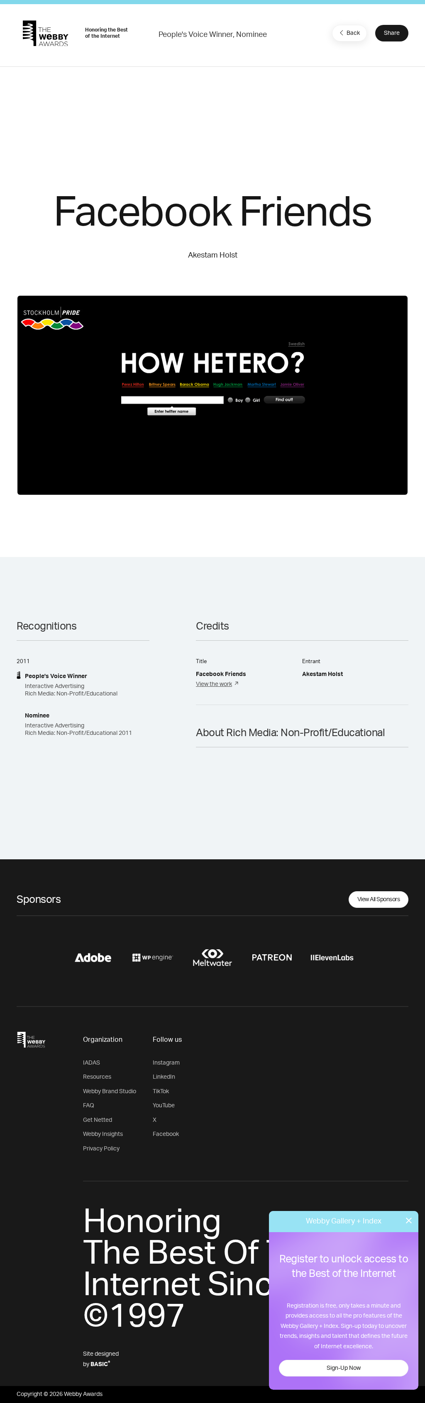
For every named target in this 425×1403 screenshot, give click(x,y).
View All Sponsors (378, 899)
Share (392, 33)
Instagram (166, 1063)
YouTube (164, 1106)
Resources (97, 1077)
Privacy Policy (101, 1149)
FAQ (88, 1106)
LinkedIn (164, 1077)
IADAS (91, 1063)
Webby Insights (103, 1134)
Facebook (166, 1134)
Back (353, 33)
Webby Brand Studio (109, 1091)
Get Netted (97, 1120)
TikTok (161, 1091)
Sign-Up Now (344, 1368)
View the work (214, 684)
